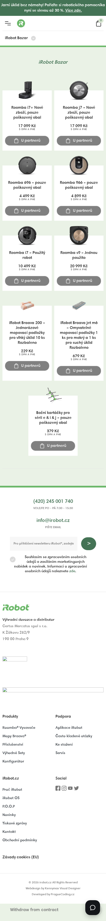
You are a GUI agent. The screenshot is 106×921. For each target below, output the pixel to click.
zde (72, 571)
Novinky (9, 815)
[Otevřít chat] (92, 907)
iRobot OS (10, 798)
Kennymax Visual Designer (63, 888)
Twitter (76, 790)
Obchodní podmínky (19, 840)
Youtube (70, 790)
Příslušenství (12, 745)
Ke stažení (64, 745)
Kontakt (9, 832)
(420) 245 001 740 (53, 501)
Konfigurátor (13, 761)
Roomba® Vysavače (18, 728)
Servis (60, 753)
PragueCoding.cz (62, 894)
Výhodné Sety (13, 753)
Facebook (57, 790)
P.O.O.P (8, 807)
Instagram (64, 790)
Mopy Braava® (14, 736)
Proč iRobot (12, 790)
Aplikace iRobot (68, 728)
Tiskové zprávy (14, 823)
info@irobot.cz (53, 520)
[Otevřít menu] (8, 23)
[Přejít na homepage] (40, 23)
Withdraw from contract (34, 910)
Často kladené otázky (73, 736)
